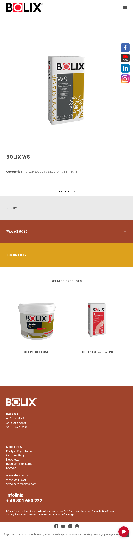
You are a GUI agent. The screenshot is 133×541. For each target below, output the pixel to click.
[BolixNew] (24, 7)
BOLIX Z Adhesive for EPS (97, 352)
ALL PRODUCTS (36, 171)
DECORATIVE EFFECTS (62, 171)
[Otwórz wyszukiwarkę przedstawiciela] (123, 531)
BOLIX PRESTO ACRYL (35, 352)
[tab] (66, 192)
